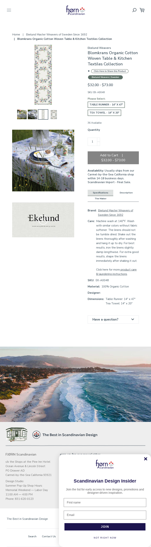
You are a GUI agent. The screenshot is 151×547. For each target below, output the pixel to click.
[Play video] (43, 220)
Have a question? (105, 319)
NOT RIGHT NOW (105, 538)
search (32, 536)
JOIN (105, 526)
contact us (49, 536)
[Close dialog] (145, 459)
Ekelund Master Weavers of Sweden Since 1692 (115, 213)
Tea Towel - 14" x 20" (104, 112)
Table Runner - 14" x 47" (106, 104)
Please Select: (97, 98)
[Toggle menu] (9, 10)
